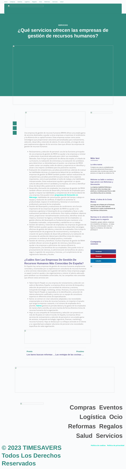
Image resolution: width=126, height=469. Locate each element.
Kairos (39, 306)
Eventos (20, 2)
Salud (61, 2)
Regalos (34, 2)
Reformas (47, 2)
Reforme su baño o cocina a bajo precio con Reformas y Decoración (102, 182)
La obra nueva (96, 164)
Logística (27, 2)
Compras (12, 2)
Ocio (40, 2)
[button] (112, 8)
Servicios (55, 2)
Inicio (5, 2)
